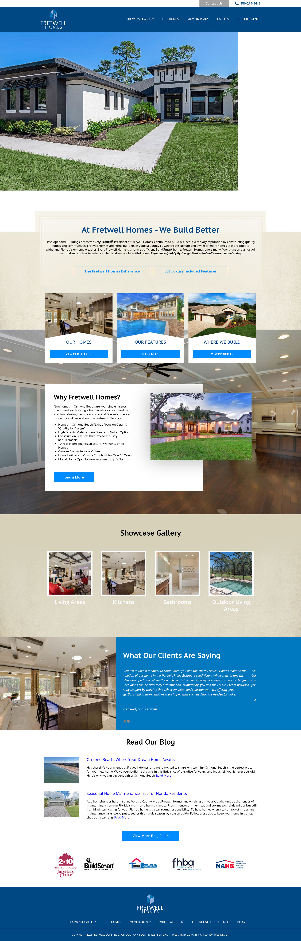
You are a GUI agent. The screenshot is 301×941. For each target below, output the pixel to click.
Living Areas (70, 601)
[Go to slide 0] (125, 721)
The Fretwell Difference (210, 922)
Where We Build (171, 922)
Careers (223, 19)
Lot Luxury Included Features (190, 271)
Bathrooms (177, 601)
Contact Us (214, 3)
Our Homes (170, 19)
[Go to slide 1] (128, 721)
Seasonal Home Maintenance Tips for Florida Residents (137, 793)
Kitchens (123, 601)
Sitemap (164, 934)
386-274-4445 (250, 3)
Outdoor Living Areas (231, 605)
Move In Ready (198, 19)
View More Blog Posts (151, 835)
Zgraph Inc (194, 934)
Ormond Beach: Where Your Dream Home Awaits (131, 759)
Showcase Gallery (140, 19)
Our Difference (248, 19)
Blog (241, 922)
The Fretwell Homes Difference (112, 271)
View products (222, 354)
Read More (163, 775)
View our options (79, 354)
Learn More (150, 354)
